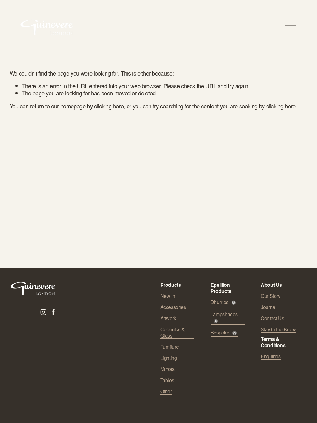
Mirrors (167, 369)
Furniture (169, 347)
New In (167, 296)
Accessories (173, 307)
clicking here (109, 106)
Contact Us (272, 318)
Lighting (168, 358)
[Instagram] (43, 312)
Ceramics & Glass (172, 332)
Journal (268, 307)
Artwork (168, 318)
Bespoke (220, 332)
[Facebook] (53, 312)
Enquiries (271, 356)
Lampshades (224, 314)
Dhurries (219, 302)
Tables (167, 380)
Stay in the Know (278, 329)
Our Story (270, 296)
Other (166, 391)
